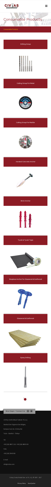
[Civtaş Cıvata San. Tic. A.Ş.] (12, 6)
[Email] (31, 411)
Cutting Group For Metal (25, 83)
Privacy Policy (22, 483)
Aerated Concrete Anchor (25, 162)
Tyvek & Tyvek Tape (25, 240)
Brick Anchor (25, 201)
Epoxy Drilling (25, 357)
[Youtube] (28, 411)
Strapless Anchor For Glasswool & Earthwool (25, 279)
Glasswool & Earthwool (25, 318)
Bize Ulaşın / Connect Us (15, 411)
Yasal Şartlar (31, 483)
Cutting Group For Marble (25, 122)
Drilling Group (25, 44)
